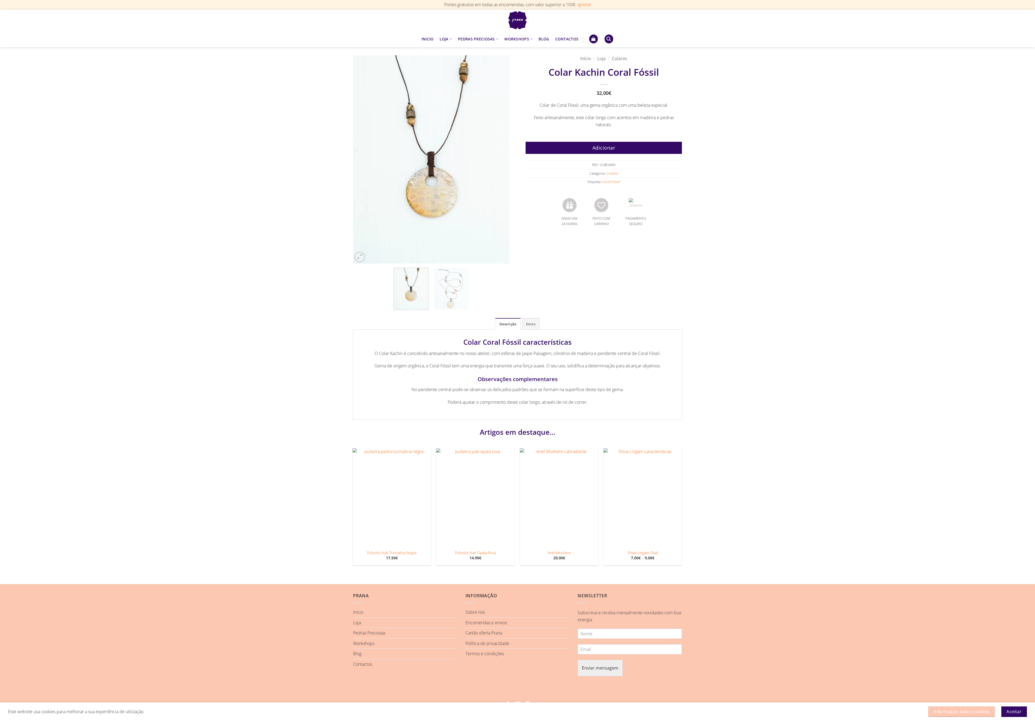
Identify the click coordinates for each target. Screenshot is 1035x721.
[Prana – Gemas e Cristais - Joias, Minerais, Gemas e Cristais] (517, 20)
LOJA (444, 39)
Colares (619, 58)
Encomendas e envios (486, 623)
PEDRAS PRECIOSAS (476, 39)
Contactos (362, 664)
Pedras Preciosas (369, 633)
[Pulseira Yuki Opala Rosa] (475, 497)
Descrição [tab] (507, 324)
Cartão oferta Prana (483, 633)
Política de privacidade (487, 643)
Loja (601, 58)
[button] (593, 39)
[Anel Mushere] (559, 497)
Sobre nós (475, 612)
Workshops (363, 643)
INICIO (428, 39)
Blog (357, 654)
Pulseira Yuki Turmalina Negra (391, 552)
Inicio (358, 612)
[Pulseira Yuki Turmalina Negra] (392, 497)
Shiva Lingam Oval (643, 552)
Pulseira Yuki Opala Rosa (475, 552)
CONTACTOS (567, 39)
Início (585, 58)
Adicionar (603, 147)
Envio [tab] (531, 324)
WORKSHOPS (516, 39)
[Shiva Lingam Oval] (642, 497)
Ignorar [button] (584, 5)
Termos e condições (484, 654)
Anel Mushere (559, 552)
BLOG (544, 39)
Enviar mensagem (600, 668)
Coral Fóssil (611, 181)
